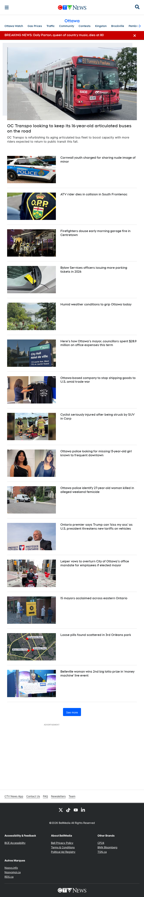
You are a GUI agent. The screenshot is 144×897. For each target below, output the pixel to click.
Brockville (117, 26)
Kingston (101, 26)
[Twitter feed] (60, 810)
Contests (85, 26)
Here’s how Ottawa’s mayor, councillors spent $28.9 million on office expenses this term (98, 343)
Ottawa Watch (13, 26)
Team (72, 796)
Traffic (50, 26)
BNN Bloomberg (107, 847)
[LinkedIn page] (83, 810)
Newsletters (58, 796)
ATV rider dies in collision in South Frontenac (93, 194)
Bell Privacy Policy (62, 842)
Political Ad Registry (63, 851)
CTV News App (13, 796)
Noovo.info (11, 867)
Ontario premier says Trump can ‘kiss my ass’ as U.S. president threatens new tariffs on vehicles (96, 526)
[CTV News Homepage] (72, 7)
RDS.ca (9, 876)
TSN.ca (102, 851)
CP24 (101, 842)
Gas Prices (35, 26)
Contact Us (33, 796)
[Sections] (6, 7)
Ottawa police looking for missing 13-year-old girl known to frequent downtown (96, 453)
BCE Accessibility (15, 842)
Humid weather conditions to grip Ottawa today (95, 304)
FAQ (45, 796)
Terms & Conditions (63, 847)
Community (66, 26)
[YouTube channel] (76, 810)
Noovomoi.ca (12, 872)
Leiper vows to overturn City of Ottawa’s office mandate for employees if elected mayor (94, 563)
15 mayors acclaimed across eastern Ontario (93, 598)
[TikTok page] (68, 810)
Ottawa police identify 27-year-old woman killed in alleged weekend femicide (97, 490)
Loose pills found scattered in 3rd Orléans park (95, 635)
